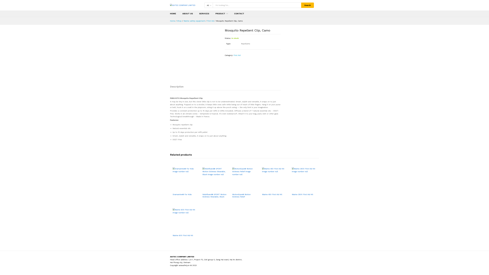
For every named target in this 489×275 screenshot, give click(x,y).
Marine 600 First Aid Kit (183, 235)
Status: (228, 38)
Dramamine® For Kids (182, 194)
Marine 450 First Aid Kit (272, 194)
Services (204, 14)
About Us (187, 14)
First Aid (237, 55)
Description (177, 86)
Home (173, 14)
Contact (239, 14)
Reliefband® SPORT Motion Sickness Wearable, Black (214, 195)
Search (307, 5)
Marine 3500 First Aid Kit (302, 194)
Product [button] (220, 14)
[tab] (178, 87)
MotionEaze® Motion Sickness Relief (241, 195)
